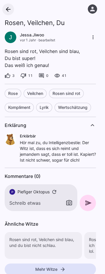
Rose (13, 93)
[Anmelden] (92, 9)
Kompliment (19, 107)
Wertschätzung (73, 107)
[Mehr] (93, 37)
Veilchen (35, 93)
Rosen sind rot (66, 93)
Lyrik (44, 107)
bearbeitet (46, 40)
